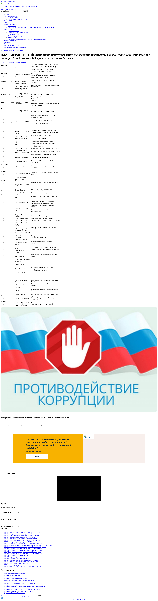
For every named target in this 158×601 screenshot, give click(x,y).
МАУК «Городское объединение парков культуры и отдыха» (23, 543)
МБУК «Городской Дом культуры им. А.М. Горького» (21, 542)
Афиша (6, 22)
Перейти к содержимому (8, 1)
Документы (8, 29)
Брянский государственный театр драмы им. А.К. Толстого (22, 589)
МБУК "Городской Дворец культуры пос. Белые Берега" (21, 535)
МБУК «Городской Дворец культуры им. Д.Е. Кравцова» (22, 534)
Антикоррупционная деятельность (19, 36)
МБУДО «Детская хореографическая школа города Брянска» (23, 553)
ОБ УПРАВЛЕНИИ (10, 16)
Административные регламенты (18, 32)
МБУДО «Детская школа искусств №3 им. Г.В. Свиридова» (22, 552)
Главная (6, 14)
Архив (3, 507)
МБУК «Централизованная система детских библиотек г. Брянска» (25, 547)
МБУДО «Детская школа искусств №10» (16, 558)
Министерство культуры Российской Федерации (19, 583)
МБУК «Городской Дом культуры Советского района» (21, 538)
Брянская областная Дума (12, 575)
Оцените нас (12, 26)
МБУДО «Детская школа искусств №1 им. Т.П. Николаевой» (23, 548)
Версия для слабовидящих (9, 9)
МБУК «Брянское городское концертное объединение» (21, 561)
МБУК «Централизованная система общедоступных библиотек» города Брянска (29, 545)
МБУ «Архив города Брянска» (13, 565)
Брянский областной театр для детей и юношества (20, 591)
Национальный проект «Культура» (15, 47)
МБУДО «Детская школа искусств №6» (16, 555)
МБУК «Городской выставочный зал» (16, 563)
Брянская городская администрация (15, 578)
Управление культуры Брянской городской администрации (19, 6)
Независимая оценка (10, 24)
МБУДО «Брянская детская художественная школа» (20, 557)
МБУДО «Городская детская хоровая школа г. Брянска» (21, 560)
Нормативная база (13, 34)
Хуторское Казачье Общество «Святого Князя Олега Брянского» (28, 39)
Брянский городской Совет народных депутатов (19, 580)
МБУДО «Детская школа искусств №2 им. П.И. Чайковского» (23, 550)
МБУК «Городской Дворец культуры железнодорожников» (22, 566)
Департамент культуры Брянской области (17, 585)
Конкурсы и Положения (11, 45)
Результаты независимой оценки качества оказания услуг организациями (31, 27)
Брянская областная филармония (14, 593)
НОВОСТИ (8, 21)
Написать (37, 456)
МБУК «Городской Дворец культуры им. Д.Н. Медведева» (22, 532)
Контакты (7, 44)
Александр (11, 62)
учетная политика (13, 31)
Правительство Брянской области (14, 573)
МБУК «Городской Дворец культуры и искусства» (20, 537)
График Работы (13, 17)
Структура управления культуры (18, 19)
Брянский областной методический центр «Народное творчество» (25, 586)
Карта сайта (8, 42)
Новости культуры (20, 62)
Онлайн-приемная (10, 40)
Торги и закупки (13, 37)
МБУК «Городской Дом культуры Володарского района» (22, 540)
